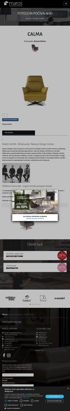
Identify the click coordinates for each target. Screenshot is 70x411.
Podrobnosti (26, 397)
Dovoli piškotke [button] (54, 396)
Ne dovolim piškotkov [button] (54, 401)
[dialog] (35, 398)
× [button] (68, 388)
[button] (24, 408)
